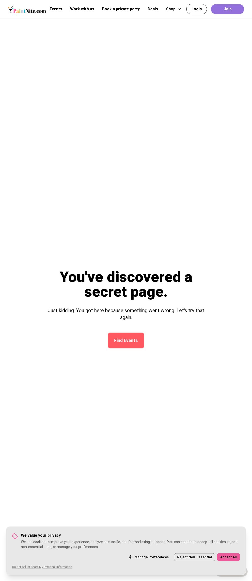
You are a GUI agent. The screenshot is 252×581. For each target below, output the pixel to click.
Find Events (126, 340)
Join (228, 9)
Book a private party (121, 9)
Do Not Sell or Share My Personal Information (42, 567)
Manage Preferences (152, 557)
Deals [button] (153, 9)
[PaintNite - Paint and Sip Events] (27, 9)
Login (196, 9)
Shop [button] (170, 9)
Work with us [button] (82, 9)
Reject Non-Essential (194, 557)
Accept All (228, 557)
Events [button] (56, 9)
